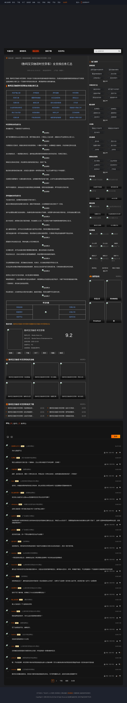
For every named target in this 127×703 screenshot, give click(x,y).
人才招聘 (51, 693)
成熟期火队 (96, 113)
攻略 (33, 2)
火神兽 (97, 149)
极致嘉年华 (113, 97)
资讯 (13, 2)
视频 (52, 353)
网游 (49, 2)
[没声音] (97, 191)
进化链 (97, 141)
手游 (54, 2)
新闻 (10, 353)
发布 (115, 436)
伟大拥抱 (97, 161)
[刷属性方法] (97, 207)
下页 (61, 681)
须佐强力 (97, 117)
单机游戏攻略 (26, 58)
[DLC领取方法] (114, 218)
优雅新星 (113, 117)
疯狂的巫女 (96, 89)
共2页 (73, 681)
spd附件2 (97, 165)
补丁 (23, 2)
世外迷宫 (97, 132)
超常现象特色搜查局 (97, 69)
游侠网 (8, 2)
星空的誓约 (113, 78)
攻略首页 (18, 58)
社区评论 (61, 51)
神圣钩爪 (97, 169)
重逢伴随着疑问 (97, 74)
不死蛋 (114, 169)
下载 (18, 2)
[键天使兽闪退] (114, 180)
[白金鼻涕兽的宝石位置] (114, 208)
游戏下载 (48, 51)
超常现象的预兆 (114, 69)
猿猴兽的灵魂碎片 (113, 128)
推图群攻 (113, 113)
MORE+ (83, 359)
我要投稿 (76, 693)
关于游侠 (39, 693)
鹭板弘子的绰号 (97, 128)
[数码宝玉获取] (97, 218)
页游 (59, 2)
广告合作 (45, 693)
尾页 (66, 681)
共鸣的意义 (96, 78)
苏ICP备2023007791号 (84, 697)
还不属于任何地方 (113, 89)
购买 (61, 353)
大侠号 (65, 2)
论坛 (38, 2)
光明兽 (114, 149)
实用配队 (97, 109)
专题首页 (10, 51)
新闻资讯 (23, 51)
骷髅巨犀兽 (96, 145)
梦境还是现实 (97, 97)
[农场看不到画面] (97, 180)
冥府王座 (113, 93)
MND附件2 (113, 165)
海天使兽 (113, 145)
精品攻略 (36, 51)
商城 (43, 2)
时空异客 (113, 74)
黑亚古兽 (113, 141)
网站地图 (64, 693)
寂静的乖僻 (96, 93)
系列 (44, 353)
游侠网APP (85, 2)
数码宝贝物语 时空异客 (39, 58)
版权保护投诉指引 (85, 693)
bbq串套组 (113, 161)
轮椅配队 (113, 109)
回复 (110, 452)
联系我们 (57, 693)
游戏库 (29, 2)
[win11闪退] (114, 191)
